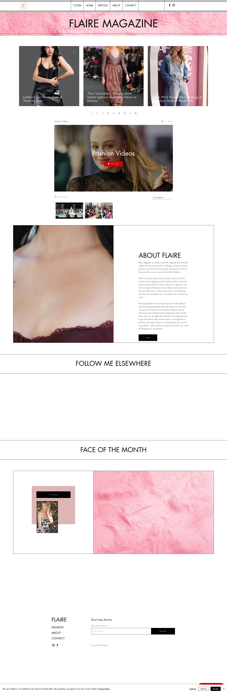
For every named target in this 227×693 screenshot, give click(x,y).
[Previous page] (97, 113)
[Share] (162, 121)
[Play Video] (69, 211)
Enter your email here (99, 626)
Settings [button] (193, 688)
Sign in (170, 121)
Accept (215, 688)
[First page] (91, 113)
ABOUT (56, 633)
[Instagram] (173, 5)
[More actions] (74, 51)
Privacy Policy (104, 688)
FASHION (58, 627)
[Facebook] (169, 5)
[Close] (223, 689)
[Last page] (135, 113)
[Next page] (130, 113)
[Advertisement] (79, 674)
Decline (204, 688)
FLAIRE (59, 619)
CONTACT (58, 638)
